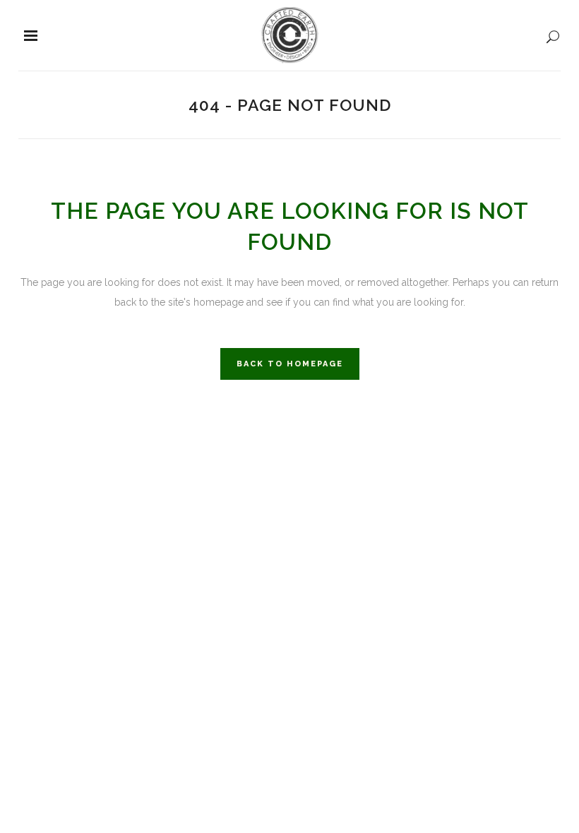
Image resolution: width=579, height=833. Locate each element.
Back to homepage (290, 363)
